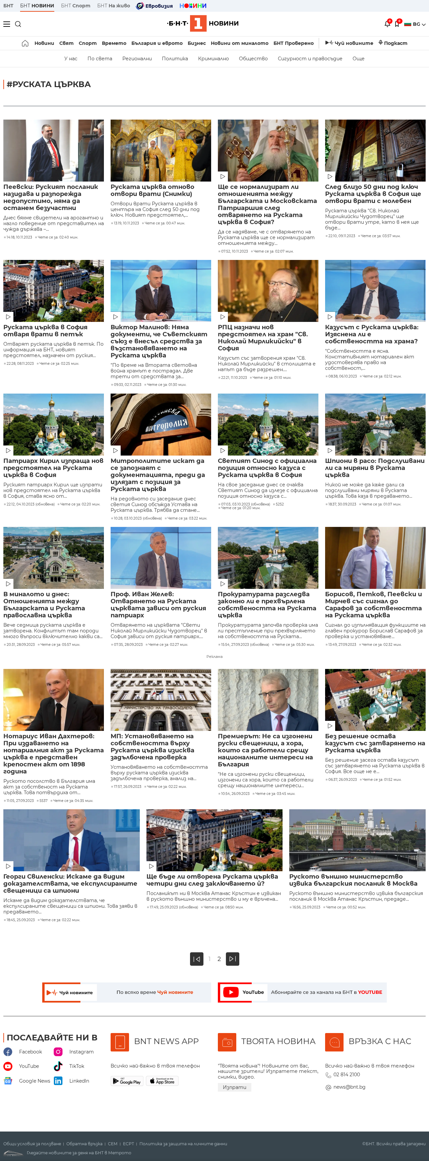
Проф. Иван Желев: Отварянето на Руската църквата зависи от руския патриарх (158, 605)
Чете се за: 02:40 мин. (58, 237)
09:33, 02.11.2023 (127, 385)
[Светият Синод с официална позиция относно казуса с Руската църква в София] (268, 425)
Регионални (137, 59)
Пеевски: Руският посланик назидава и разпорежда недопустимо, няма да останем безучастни (50, 198)
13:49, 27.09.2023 (342, 645)
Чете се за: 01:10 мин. (272, 378)
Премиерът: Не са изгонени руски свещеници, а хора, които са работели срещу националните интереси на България (265, 750)
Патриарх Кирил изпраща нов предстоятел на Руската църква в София (53, 468)
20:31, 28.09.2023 (21, 645)
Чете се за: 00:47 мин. (165, 223)
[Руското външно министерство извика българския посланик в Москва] (357, 840)
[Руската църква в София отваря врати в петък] (53, 291)
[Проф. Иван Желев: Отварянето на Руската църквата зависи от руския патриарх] (161, 558)
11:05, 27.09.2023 (20, 801)
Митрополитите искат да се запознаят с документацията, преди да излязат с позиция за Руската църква (158, 475)
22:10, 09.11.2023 (341, 236)
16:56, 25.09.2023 (306, 907)
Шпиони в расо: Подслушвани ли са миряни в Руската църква (375, 468)
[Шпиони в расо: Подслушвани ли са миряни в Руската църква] (375, 425)
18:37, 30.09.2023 (342, 504)
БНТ (8, 6)
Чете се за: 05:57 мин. (60, 645)
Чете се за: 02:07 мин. (274, 252)
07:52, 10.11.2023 (234, 252)
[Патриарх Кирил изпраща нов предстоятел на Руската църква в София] (53, 425)
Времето (114, 43)
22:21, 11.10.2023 (234, 378)
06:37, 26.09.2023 (342, 780)
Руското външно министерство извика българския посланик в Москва (353, 880)
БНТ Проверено (293, 43)
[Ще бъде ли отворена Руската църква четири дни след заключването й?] (214, 840)
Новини (44, 43)
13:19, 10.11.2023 (126, 223)
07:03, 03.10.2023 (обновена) (245, 504)
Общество (253, 59)
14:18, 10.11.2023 (19, 237)
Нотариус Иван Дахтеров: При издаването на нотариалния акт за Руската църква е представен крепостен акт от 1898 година (53, 754)
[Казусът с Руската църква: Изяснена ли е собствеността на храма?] (375, 291)
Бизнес (197, 43)
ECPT (128, 1144)
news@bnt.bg (349, 1087)
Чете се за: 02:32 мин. (382, 645)
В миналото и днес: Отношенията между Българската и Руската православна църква (44, 605)
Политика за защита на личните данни (183, 1144)
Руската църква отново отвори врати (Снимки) (152, 191)
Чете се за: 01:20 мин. (240, 508)
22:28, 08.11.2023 (20, 364)
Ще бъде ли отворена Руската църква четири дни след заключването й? (212, 880)
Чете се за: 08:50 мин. (224, 907)
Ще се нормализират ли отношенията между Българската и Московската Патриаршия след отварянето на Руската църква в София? (267, 205)
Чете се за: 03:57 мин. (381, 236)
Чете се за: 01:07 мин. (381, 504)
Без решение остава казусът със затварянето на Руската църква (375, 743)
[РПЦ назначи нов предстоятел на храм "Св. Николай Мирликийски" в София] (268, 291)
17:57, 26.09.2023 (127, 787)
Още (359, 59)
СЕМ (113, 1144)
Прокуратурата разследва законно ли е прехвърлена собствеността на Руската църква (267, 605)
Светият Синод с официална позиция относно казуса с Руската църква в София (267, 468)
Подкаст (396, 43)
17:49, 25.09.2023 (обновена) (174, 907)
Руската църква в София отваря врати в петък (45, 331)
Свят (66, 43)
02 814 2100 (346, 1074)
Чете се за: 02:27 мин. (168, 645)
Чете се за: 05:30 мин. (295, 645)
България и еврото (157, 43)
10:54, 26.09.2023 (235, 794)
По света (99, 59)
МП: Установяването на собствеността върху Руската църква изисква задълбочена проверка (152, 747)
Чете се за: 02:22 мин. (167, 787)
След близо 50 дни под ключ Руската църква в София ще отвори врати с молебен (373, 194)
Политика (175, 59)
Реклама (214, 656)
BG (417, 24)
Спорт (88, 43)
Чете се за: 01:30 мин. (166, 385)
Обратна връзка (84, 1144)
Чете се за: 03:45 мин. (275, 794)
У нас (70, 59)
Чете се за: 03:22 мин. (187, 519)
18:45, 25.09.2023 (21, 920)
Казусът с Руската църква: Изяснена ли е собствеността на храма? (372, 334)
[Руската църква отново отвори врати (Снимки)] (161, 151)
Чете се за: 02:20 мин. (80, 504)
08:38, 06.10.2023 (342, 376)
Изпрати (234, 1087)
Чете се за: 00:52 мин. (346, 907)
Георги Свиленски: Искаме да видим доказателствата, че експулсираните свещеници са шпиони (70, 883)
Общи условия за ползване (32, 1144)
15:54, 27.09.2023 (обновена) (245, 645)
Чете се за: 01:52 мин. (382, 780)
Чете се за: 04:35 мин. (73, 801)
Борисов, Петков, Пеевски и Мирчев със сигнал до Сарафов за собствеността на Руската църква (373, 605)
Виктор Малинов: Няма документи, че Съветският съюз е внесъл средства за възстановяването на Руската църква (159, 341)
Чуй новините (354, 43)
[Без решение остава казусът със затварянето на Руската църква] (375, 700)
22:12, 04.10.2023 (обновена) (31, 504)
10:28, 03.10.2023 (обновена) (138, 519)
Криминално (213, 59)
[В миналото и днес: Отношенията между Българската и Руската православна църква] (53, 558)
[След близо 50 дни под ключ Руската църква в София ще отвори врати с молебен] (375, 151)
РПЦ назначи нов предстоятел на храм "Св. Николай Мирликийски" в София (263, 338)
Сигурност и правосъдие (310, 59)
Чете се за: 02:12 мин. (382, 376)
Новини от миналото (239, 43)
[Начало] (25, 43)
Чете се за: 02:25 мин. (59, 364)
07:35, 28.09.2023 (128, 645)
